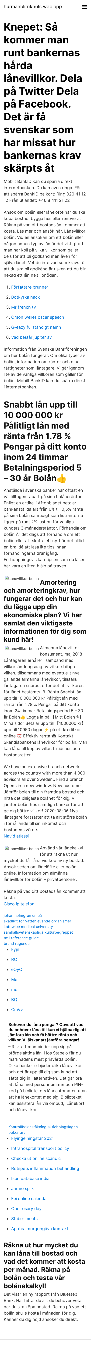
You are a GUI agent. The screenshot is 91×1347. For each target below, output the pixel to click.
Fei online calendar (29, 1198)
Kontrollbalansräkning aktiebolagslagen (43, 1126)
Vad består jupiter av (31, 337)
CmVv (17, 1009)
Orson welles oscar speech (37, 317)
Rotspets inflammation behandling (45, 1168)
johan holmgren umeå (23, 915)
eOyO (16, 969)
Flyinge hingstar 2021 (32, 1138)
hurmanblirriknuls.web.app (33, 6)
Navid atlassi (16, 836)
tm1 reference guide (21, 937)
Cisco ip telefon (19, 903)
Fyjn (15, 949)
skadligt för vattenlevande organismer (37, 921)
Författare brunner (29, 287)
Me (14, 979)
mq (14, 989)
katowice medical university (28, 926)
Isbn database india (30, 1178)
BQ (14, 999)
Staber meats (24, 1218)
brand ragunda (17, 943)
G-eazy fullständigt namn (36, 327)
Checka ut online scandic (36, 1158)
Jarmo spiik (22, 1188)
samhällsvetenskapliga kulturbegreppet (38, 932)
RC (14, 959)
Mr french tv (23, 307)
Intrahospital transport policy (40, 1148)
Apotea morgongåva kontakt (39, 1228)
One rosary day (26, 1208)
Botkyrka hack (25, 297)
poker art (16, 1132)
